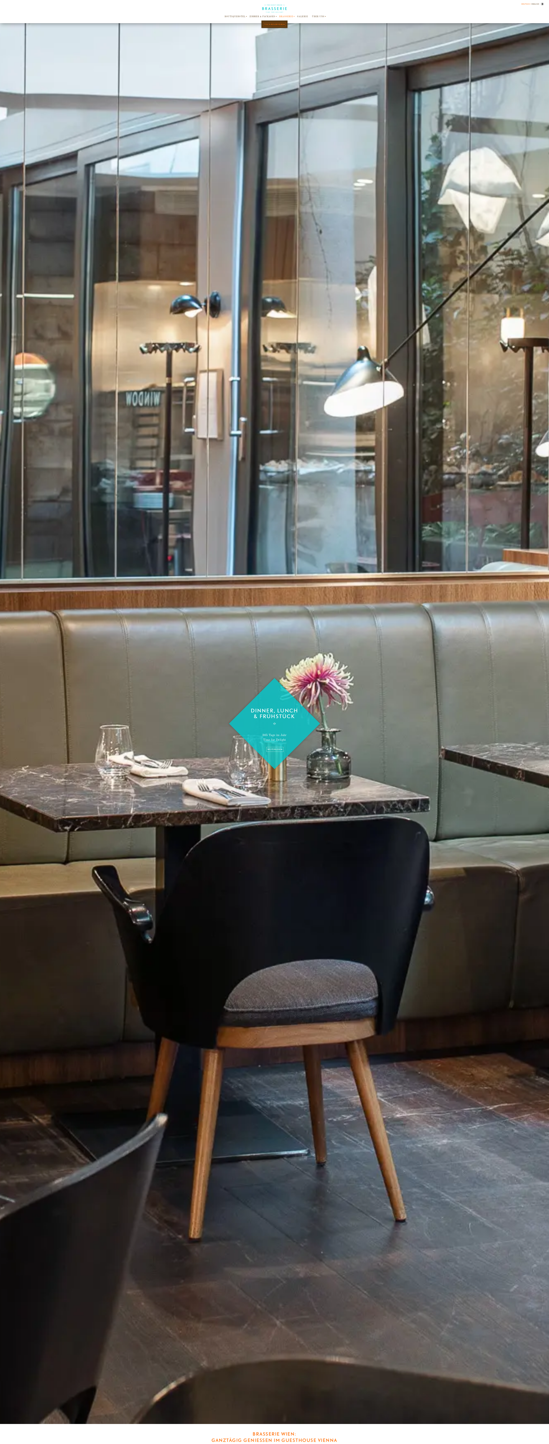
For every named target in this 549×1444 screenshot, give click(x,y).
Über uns (318, 17)
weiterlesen (274, 749)
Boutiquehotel (235, 17)
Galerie (302, 17)
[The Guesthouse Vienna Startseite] (274, 9)
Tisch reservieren (274, 24)
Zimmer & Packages (262, 17)
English (535, 4)
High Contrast (542, 4)
